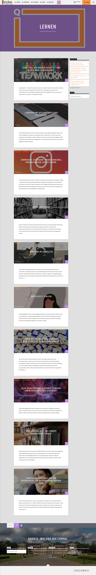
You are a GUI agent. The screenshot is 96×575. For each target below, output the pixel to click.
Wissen (16, 104)
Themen (18, 2)
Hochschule (17, 243)
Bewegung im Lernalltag (41, 252)
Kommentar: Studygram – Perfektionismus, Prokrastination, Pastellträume (41, 161)
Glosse (16, 59)
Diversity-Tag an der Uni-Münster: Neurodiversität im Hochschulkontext (41, 340)
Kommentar (25, 151)
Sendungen (26, 2)
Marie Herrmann (18, 216)
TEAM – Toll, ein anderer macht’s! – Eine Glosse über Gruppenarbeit (41, 69)
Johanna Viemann (18, 305)
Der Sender (35, 2)
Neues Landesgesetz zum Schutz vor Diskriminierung (78, 76)
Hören (87, 2)
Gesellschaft (17, 151)
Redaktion (17, 79)
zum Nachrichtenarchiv (75, 87)
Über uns (51, 2)
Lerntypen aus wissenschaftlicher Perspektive (41, 114)
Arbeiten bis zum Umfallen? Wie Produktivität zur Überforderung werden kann (41, 481)
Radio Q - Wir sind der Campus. (48, 538)
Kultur (23, 330)
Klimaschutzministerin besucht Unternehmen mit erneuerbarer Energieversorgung (77, 83)
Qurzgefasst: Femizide (41, 296)
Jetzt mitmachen (52, 557)
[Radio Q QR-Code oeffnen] (59, 2)
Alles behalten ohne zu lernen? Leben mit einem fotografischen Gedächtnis (41, 390)
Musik (15, 199)
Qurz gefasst (17, 288)
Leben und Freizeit (34, 151)
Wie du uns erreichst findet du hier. (36, 554)
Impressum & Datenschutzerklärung (79, 554)
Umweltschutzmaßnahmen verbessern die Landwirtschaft (77, 63)
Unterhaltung (43, 151)
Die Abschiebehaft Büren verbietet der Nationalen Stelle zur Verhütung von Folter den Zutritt (78, 70)
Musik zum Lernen (41, 207)
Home (72, 550)
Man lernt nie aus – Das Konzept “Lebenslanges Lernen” (41, 432)
